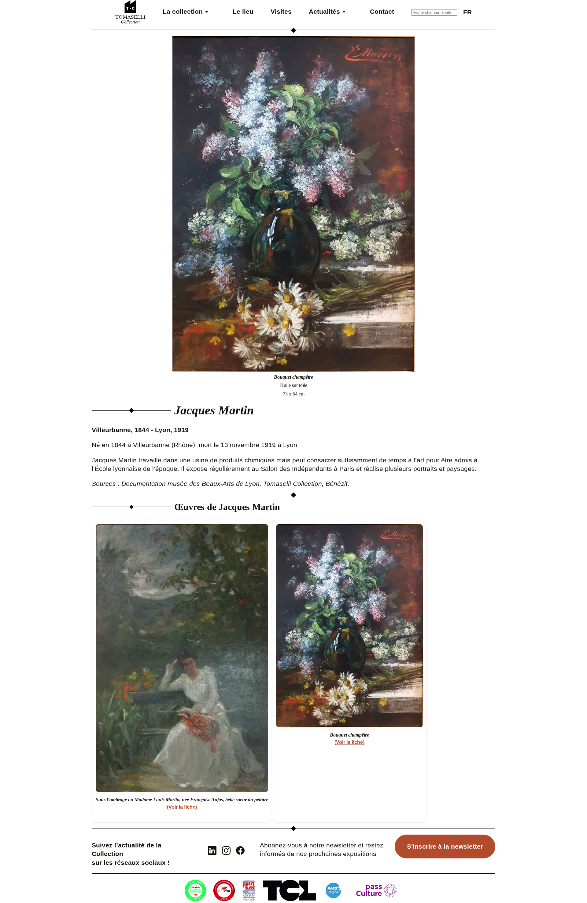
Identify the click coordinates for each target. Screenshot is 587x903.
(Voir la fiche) (182, 807)
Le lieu (243, 11)
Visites (281, 11)
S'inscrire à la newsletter (445, 846)
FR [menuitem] (467, 12)
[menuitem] (467, 11)
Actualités (324, 11)
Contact (382, 11)
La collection (183, 11)
